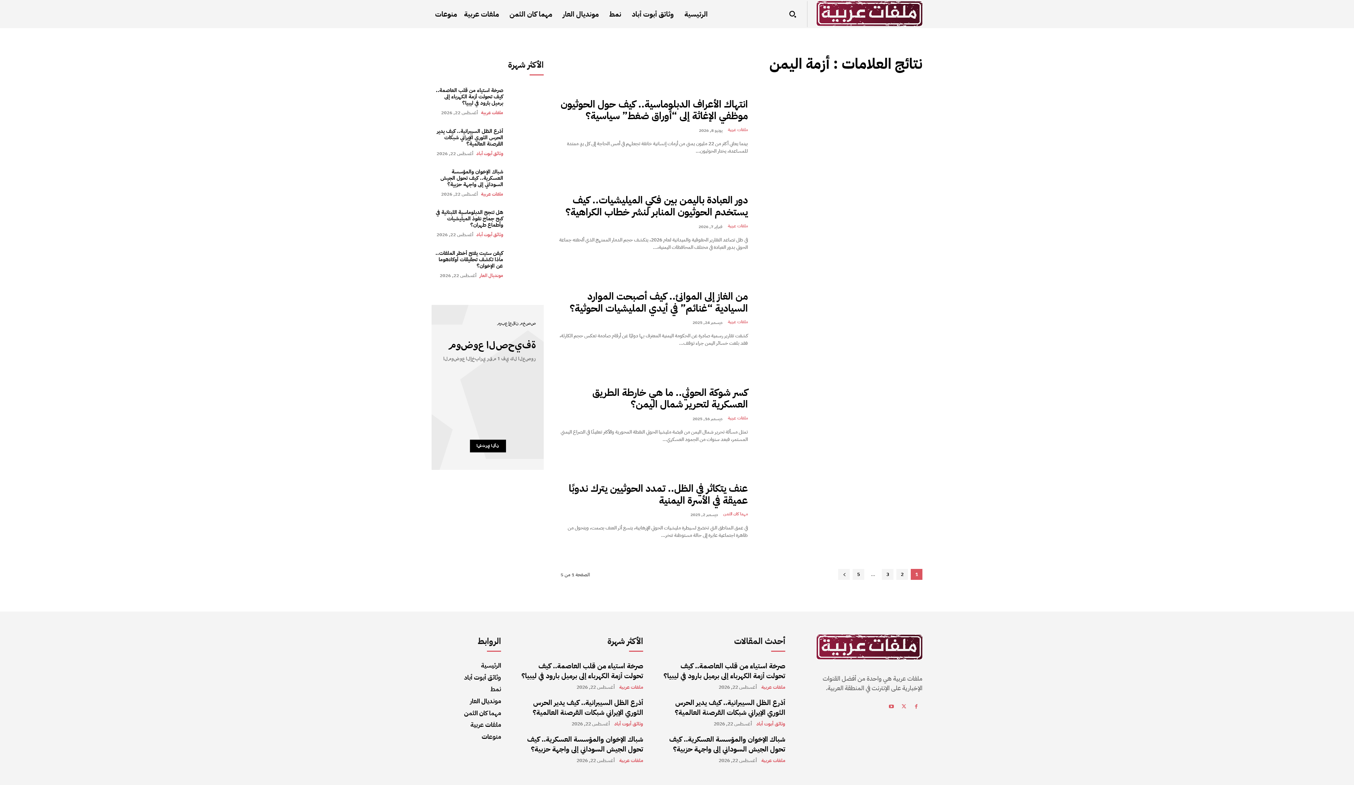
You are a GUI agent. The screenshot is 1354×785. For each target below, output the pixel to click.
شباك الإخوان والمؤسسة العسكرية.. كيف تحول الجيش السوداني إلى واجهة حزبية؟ (471, 178)
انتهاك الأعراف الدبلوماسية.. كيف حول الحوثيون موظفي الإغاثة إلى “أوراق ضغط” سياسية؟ (654, 110)
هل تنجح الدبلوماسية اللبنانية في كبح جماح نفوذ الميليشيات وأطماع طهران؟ (469, 218)
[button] (792, 14)
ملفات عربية (492, 113)
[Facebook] (916, 707)
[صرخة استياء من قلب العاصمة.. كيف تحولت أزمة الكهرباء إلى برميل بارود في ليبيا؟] (527, 101)
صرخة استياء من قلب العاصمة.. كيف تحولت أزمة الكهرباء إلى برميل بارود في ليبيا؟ (469, 96)
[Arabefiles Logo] (869, 13)
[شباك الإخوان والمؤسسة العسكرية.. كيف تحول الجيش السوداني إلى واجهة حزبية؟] (527, 183)
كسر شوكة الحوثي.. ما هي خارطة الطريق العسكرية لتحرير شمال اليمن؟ (670, 398)
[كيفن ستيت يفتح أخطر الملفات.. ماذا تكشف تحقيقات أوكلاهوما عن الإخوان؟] (527, 264)
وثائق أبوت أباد (489, 154)
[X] (904, 707)
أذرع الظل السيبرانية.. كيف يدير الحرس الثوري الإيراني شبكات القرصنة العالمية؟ (470, 137)
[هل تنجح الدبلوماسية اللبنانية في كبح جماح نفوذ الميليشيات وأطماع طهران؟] (527, 223)
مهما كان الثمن (735, 514)
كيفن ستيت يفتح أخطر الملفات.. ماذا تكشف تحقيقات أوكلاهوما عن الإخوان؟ (469, 259)
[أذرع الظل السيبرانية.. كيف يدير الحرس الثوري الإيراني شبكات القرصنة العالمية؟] (527, 142)
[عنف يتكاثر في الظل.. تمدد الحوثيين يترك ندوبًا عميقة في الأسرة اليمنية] (840, 511)
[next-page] (844, 574)
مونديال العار (491, 275)
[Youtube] (891, 707)
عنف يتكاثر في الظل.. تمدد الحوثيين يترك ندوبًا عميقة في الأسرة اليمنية (658, 494)
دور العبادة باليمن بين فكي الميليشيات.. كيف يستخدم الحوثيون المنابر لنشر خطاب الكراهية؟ (657, 206)
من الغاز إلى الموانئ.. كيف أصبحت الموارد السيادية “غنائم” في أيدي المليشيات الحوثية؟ (659, 302)
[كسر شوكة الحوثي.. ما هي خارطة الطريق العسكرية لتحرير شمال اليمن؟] (840, 415)
